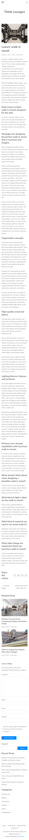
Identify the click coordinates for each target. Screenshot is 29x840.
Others (4, 809)
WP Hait (21, 836)
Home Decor (19, 55)
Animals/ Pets (6, 794)
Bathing (4, 798)
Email (4, 708)
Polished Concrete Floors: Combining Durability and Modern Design (14, 621)
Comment (5, 674)
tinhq (13, 55)
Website (4, 717)
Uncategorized (6, 812)
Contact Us (14, 828)
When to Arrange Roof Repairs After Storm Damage (13, 651)
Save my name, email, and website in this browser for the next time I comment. (14, 729)
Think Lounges (14, 12)
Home (4, 826)
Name (4, 700)
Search (5, 744)
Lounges (4, 805)
